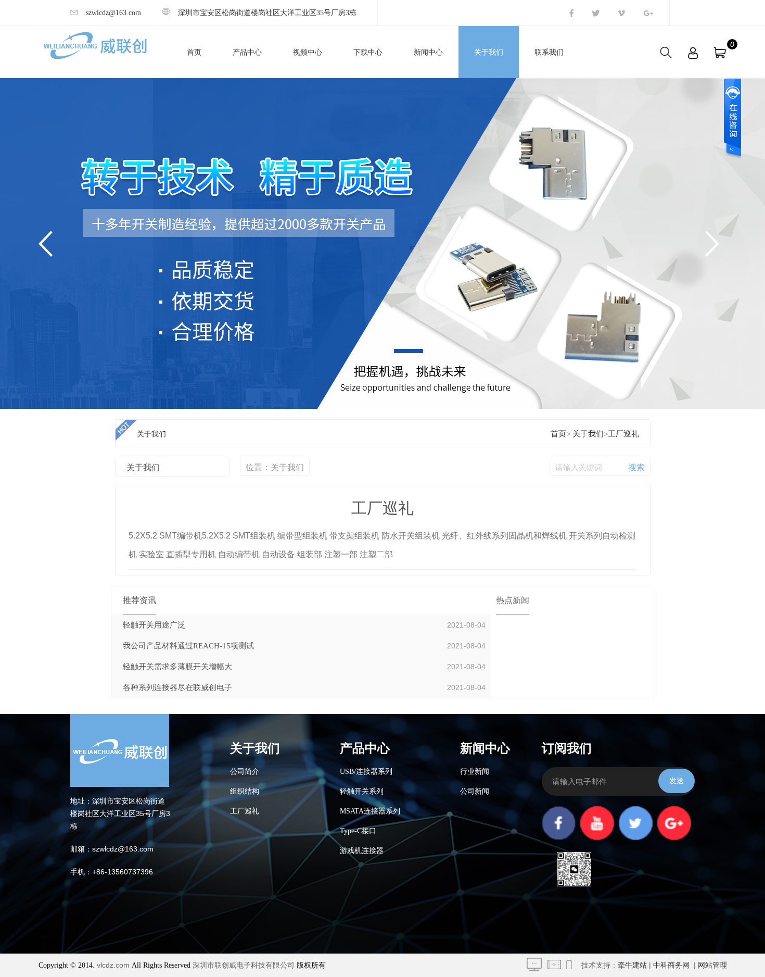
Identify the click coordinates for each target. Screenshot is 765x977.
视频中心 (307, 52)
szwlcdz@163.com (113, 13)
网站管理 (712, 965)
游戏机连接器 (362, 851)
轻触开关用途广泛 (154, 625)
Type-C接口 (358, 831)
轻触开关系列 (362, 791)
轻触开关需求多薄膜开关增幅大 (177, 666)
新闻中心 (428, 52)
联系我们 (549, 52)
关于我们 (488, 52)
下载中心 (367, 52)
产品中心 (247, 52)
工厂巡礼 (623, 434)
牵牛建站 (632, 965)
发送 (676, 780)
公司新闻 (474, 791)
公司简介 (244, 771)
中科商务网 (671, 965)
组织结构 (244, 791)
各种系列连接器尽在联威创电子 (177, 687)
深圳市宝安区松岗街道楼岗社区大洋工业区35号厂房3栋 (267, 13)
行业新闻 (474, 771)
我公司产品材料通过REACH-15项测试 (188, 646)
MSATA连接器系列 (370, 811)
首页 (194, 52)
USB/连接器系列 (366, 771)
